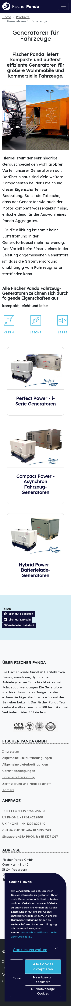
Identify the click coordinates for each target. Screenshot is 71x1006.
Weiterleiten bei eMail (20, 625)
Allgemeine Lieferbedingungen (25, 764)
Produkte (23, 17)
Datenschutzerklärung (34, 932)
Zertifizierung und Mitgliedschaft (26, 784)
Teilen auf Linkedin (19, 619)
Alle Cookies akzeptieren (43, 966)
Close (16, 978)
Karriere (8, 790)
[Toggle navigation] (63, 6)
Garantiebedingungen (18, 771)
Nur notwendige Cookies (43, 991)
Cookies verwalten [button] (30, 949)
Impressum (10, 751)
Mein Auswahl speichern (43, 979)
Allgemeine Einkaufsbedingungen (27, 758)
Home (6, 17)
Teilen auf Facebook (20, 613)
